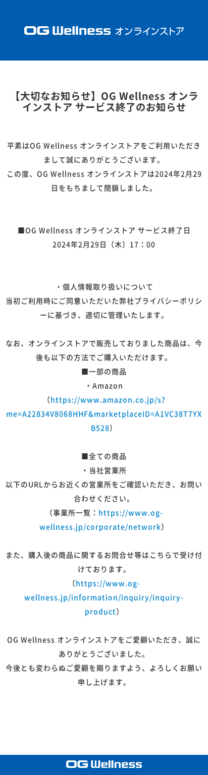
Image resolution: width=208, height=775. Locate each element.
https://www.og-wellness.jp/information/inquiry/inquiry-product (104, 597)
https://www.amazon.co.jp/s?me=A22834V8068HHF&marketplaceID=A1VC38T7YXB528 (104, 414)
